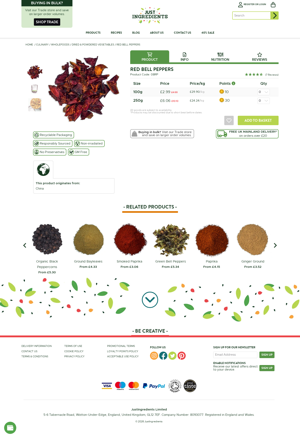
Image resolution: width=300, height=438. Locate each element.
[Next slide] (275, 245)
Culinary (42, 44)
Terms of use (73, 346)
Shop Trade (47, 21)
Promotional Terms (121, 346)
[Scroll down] (150, 300)
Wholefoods (60, 44)
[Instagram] (154, 356)
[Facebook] (163, 356)
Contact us (29, 351)
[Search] (274, 15)
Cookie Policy (73, 351)
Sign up (266, 355)
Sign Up (266, 368)
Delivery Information (36, 346)
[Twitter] (172, 356)
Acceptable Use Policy (123, 356)
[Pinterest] (182, 356)
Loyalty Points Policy (122, 351)
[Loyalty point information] (233, 83)
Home (29, 44)
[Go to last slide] (25, 245)
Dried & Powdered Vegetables (93, 44)
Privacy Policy (74, 356)
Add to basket (258, 120)
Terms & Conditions (34, 356)
